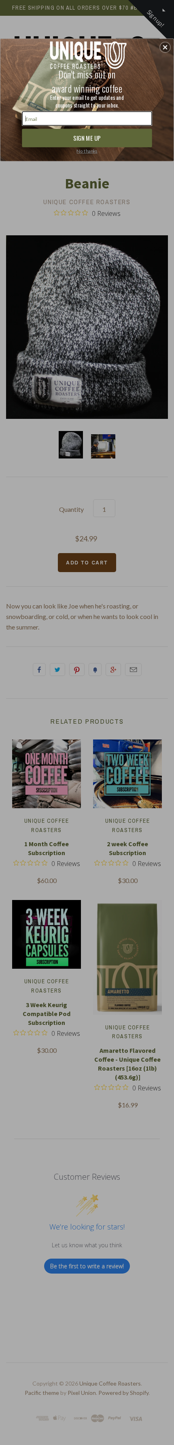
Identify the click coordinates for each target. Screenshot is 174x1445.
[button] (165, 47)
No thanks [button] (86, 151)
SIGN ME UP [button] (87, 137)
